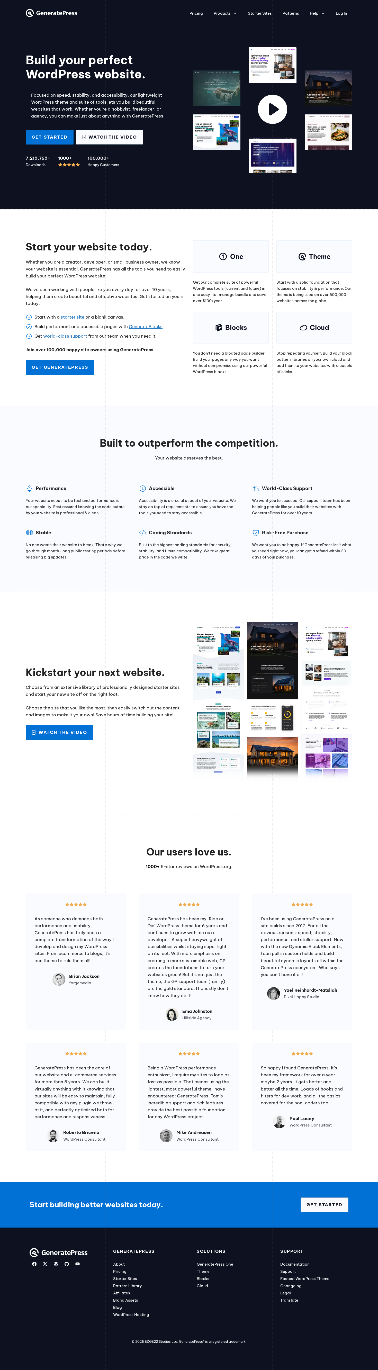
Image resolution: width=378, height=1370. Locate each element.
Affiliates (121, 1293)
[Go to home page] (51, 15)
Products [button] (222, 13)
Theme (203, 1271)
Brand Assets (125, 1300)
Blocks (203, 1278)
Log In (341, 13)
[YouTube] (77, 1264)
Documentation (295, 1264)
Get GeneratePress (60, 367)
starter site (72, 317)
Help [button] (314, 13)
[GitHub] (66, 1264)
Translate (289, 1300)
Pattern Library (127, 1285)
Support (288, 1271)
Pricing (196, 13)
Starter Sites (260, 13)
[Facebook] (34, 1264)
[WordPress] (56, 1264)
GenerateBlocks (146, 326)
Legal (285, 1293)
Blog (117, 1307)
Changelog (291, 1285)
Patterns (291, 13)
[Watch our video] (273, 110)
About (119, 1264)
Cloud (202, 1285)
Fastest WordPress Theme (304, 1278)
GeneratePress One (215, 1264)
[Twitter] (45, 1264)
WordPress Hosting (131, 1314)
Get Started (50, 137)
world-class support (65, 336)
